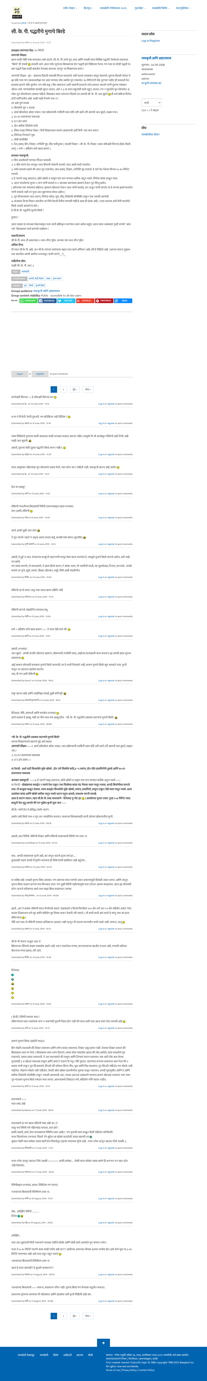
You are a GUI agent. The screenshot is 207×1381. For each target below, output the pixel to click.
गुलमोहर (139, 8)
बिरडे (31, 285)
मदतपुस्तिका (182, 8)
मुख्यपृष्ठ (23, 23)
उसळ (48, 278)
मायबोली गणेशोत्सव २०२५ (113, 8)
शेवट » (88, 390)
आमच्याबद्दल (145, 1359)
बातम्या (79, 1355)
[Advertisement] (72, 338)
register (40, 374)
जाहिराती (67, 1355)
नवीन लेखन (69, 8)
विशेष (55, 1355)
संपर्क (155, 1359)
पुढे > (75, 390)
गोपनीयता (133, 1359)
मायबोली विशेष (159, 8)
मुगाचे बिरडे (40, 285)
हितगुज (87, 8)
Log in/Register (151, 40)
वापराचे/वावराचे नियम (116, 1359)
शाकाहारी (25, 271)
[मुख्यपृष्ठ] (17, 12)
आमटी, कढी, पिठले (36, 278)
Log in (20, 374)
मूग (25, 285)
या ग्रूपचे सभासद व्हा (151, 83)
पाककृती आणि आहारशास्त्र (46, 291)
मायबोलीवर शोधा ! (151, 134)
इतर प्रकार (57, 278)
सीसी (90, 1355)
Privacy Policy (129, 1370)
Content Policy (146, 1370)
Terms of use (113, 1370)
